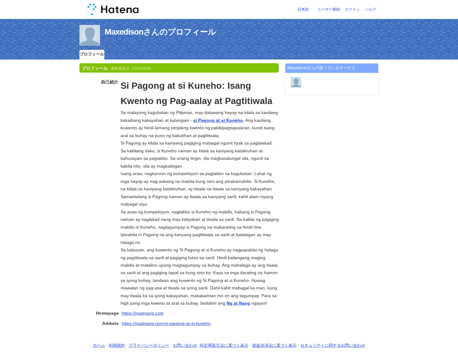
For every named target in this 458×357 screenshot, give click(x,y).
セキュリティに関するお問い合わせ (332, 345)
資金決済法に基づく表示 (274, 345)
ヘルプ (370, 9)
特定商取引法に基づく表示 (224, 345)
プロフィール (92, 54)
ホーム (99, 345)
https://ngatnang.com (143, 313)
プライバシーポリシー (149, 345)
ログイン (352, 9)
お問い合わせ (185, 345)
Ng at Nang (238, 303)
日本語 (303, 9)
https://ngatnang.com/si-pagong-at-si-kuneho (166, 323)
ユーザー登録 (328, 9)
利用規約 (117, 345)
